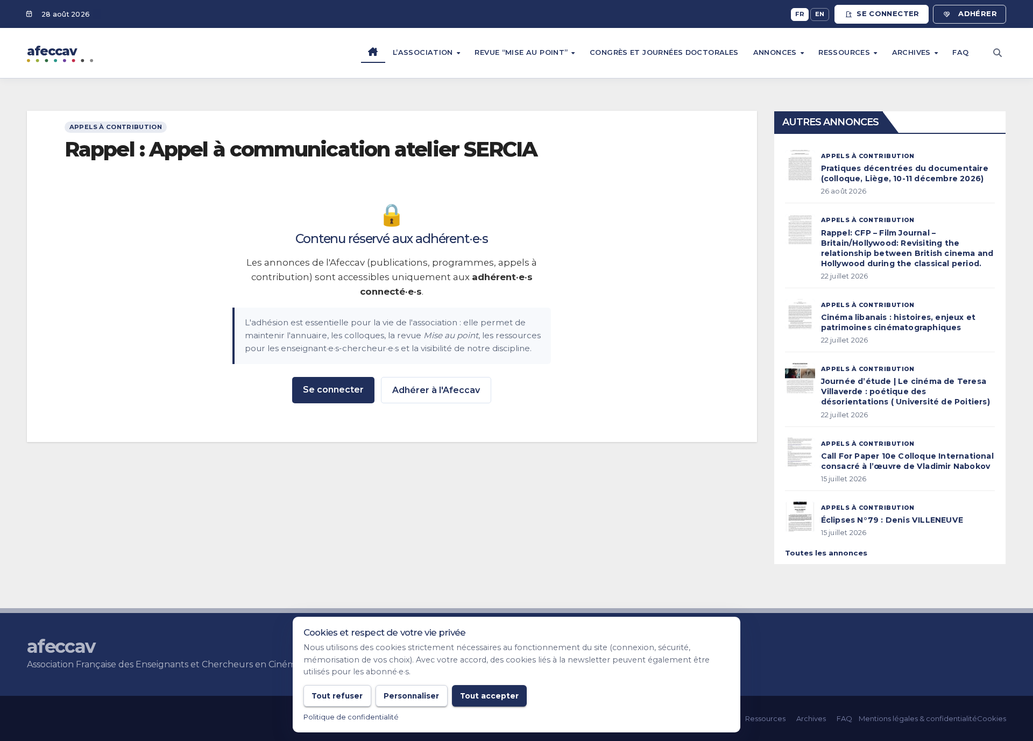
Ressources (845, 52)
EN (820, 14)
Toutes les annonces (826, 552)
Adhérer (977, 13)
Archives (912, 52)
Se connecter (888, 13)
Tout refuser (337, 696)
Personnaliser (411, 696)
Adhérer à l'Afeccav (436, 390)
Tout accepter (489, 696)
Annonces (776, 52)
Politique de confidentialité (351, 717)
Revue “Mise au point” (522, 52)
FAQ (960, 52)
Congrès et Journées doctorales (664, 52)
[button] (997, 53)
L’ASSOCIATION (424, 52)
